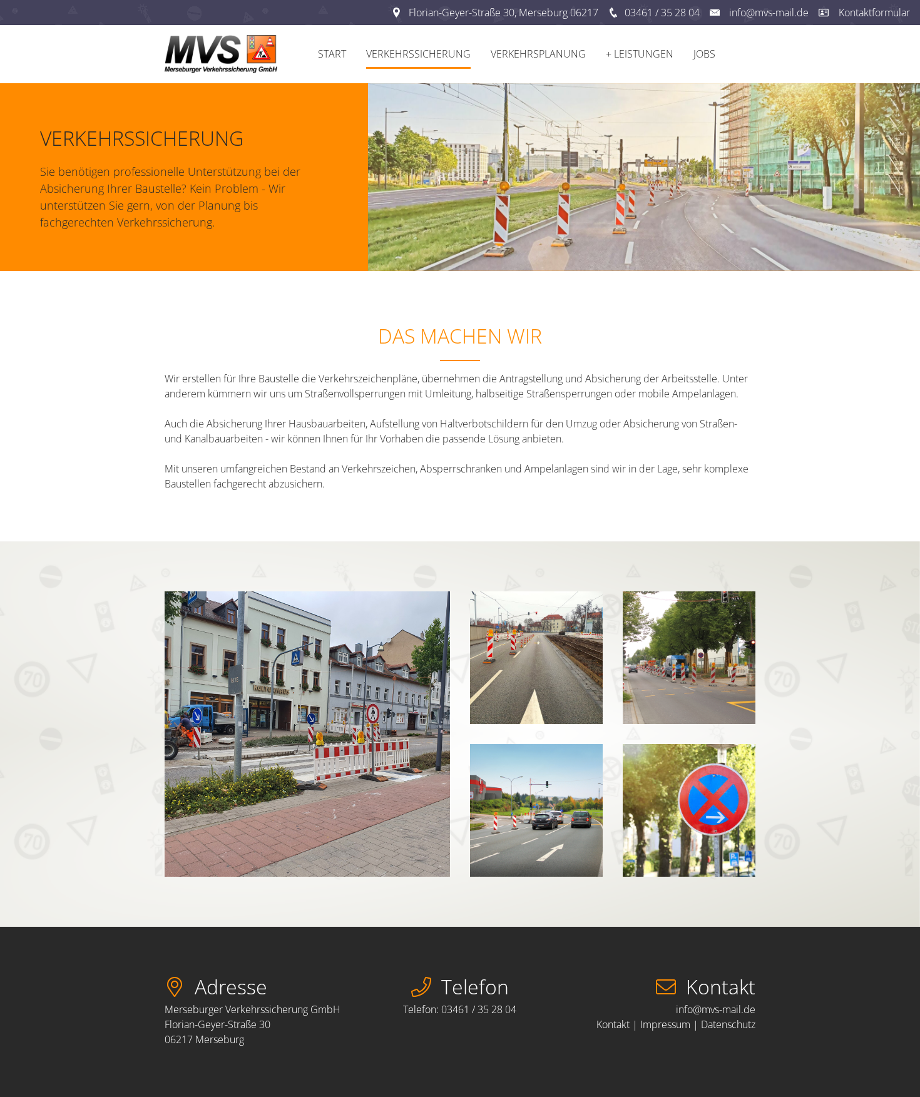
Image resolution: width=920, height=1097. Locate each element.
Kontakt (613, 1024)
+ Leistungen (639, 54)
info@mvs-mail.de (769, 12)
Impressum (666, 1024)
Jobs (704, 54)
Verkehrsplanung (538, 54)
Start (332, 54)
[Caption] (307, 734)
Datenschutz (728, 1024)
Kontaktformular (874, 12)
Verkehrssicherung (418, 54)
